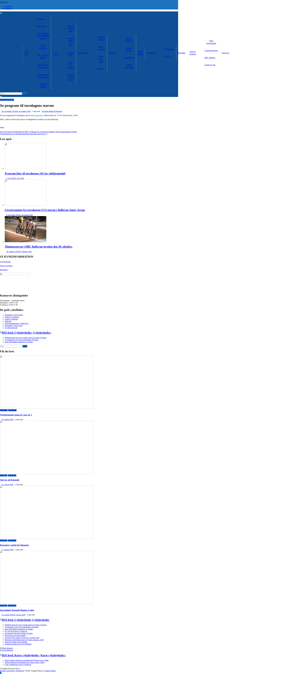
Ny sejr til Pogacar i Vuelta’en (16, 631)
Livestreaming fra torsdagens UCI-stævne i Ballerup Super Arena (45, 209)
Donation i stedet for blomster (14, 545)
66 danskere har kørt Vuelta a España (19, 633)
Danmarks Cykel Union (14, 326)
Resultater (181, 53)
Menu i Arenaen (101, 48)
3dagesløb (4, 410)
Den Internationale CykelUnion (16, 323)
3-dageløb (56, 53)
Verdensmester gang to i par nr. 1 (16, 415)
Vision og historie (43, 85)
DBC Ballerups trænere (43, 56)
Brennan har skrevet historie (15, 636)
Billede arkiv (41, 26)
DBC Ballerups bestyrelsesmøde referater (43, 35)
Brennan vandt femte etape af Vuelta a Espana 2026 (24, 640)
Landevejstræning (211, 51)
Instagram (8, 8)
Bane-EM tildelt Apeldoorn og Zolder (19, 342)
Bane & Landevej (192, 53)
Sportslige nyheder (7, 100)
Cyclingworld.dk (11, 328)
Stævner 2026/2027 (129, 39)
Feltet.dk (8, 321)
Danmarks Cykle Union (14, 315)
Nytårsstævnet (83, 53)
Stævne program (6, 266)
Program (100, 69)
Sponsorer (225, 53)
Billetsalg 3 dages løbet (70, 28)
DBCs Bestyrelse (43, 47)
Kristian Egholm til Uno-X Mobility (18, 644)
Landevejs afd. (210, 65)
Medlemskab (151, 53)
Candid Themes (50, 671)
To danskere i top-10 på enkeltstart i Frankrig (21, 340)
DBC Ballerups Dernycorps (43, 66)
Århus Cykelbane (11, 319)
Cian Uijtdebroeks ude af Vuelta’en (18, 665)
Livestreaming (128, 58)
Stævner (112, 53)
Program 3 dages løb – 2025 (70, 42)
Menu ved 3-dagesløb (70, 65)
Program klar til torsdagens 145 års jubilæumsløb (35, 173)
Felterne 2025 (71, 54)
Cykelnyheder (40, 619)
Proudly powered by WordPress (12, 671)
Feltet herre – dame (101, 58)
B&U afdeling (209, 58)
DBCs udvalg (140, 53)
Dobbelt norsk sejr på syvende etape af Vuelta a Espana (25, 338)
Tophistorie (12, 410)
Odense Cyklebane (12, 317)
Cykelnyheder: (42, 332)
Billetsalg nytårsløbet (101, 38)
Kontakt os (41, 19)
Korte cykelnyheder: (53, 655)
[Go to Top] (0, 673)
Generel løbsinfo (129, 49)
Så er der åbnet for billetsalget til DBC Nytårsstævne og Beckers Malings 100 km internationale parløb (38, 132)
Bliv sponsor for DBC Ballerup (43, 76)
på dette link (38, 115)
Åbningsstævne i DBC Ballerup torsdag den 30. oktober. (39, 246)
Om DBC (26, 53)
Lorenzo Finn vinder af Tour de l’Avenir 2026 (22, 638)
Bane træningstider (211, 42)
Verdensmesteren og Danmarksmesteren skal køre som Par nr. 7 (24, 134)
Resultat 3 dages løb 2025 (70, 77)
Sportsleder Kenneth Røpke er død (17, 610)
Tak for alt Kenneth (9, 480)
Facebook (8, 6)
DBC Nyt (3, 475)
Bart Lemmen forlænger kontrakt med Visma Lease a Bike (27, 660)
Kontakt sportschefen (128, 66)
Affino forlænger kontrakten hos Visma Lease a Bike (24, 662)
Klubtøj (167, 56)
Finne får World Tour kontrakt (16, 642)
